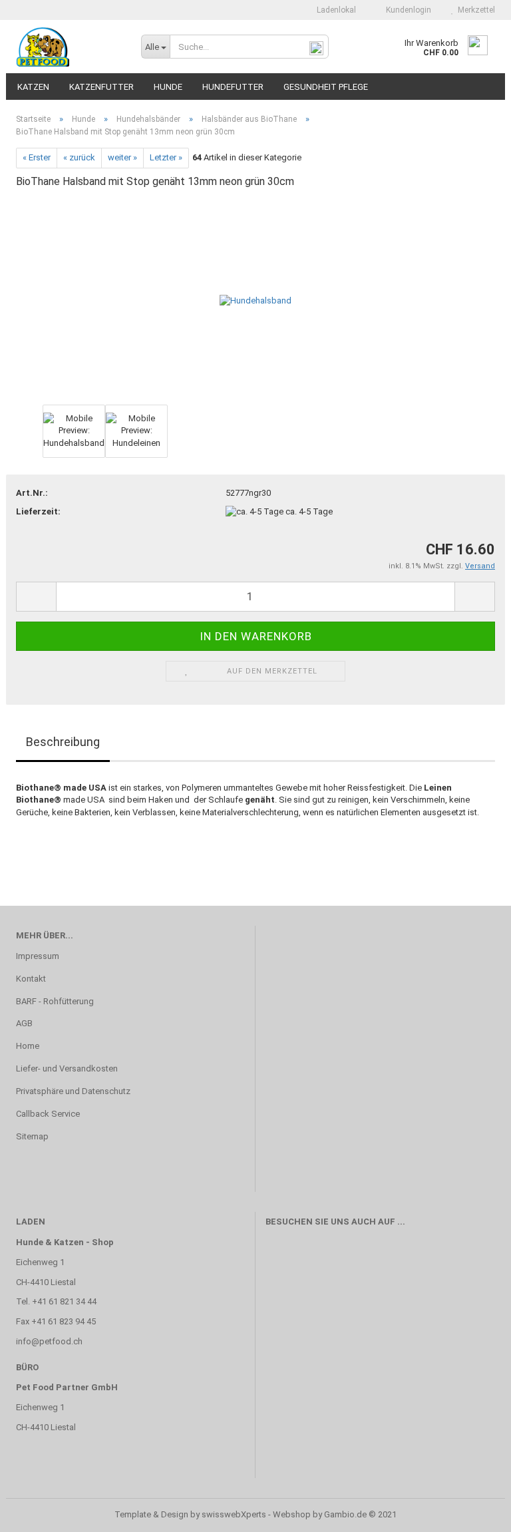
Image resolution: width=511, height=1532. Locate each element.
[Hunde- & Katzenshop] (68, 46)
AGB (24, 1023)
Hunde (168, 87)
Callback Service (48, 1114)
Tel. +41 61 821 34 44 (56, 1301)
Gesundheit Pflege (325, 87)
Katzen (33, 87)
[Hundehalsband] (255, 300)
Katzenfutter (101, 87)
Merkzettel (474, 10)
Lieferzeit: (38, 511)
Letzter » (166, 157)
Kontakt (31, 979)
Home (27, 1046)
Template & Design (151, 1514)
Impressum (37, 956)
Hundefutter (232, 87)
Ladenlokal (335, 10)
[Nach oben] (474, 1512)
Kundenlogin (406, 10)
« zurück (79, 157)
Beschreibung (63, 742)
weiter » (122, 157)
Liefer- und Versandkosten (67, 1068)
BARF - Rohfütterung (55, 1001)
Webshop (292, 1514)
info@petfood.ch (49, 1341)
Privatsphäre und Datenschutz (73, 1091)
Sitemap (32, 1136)
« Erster (37, 157)
